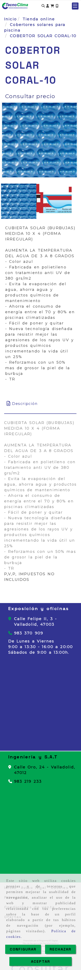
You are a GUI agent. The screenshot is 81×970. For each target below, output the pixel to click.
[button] (47, 5)
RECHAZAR (60, 949)
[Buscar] (43, 5)
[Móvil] (57, 5)
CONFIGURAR (23, 949)
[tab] (40, 404)
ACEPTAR (40, 961)
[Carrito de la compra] (52, 5)
